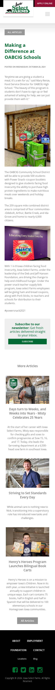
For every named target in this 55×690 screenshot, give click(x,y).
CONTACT (39, 650)
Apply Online (44, 3)
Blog (35, 659)
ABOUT (16, 640)
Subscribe (27, 341)
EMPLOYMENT (35, 640)
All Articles (15, 32)
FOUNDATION (18, 650)
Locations (22, 659)
